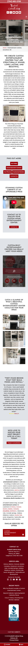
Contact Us (14, 176)
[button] (26, 18)
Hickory (13, 507)
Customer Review (18, 172)
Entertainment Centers (14, 168)
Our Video (14, 163)
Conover (18, 507)
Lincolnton (6, 511)
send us (16, 490)
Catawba (16, 509)
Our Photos (7, 172)
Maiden (10, 509)
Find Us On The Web (14, 577)
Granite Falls (18, 515)
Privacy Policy (14, 640)
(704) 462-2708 (14, 1)
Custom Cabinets (14, 632)
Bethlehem (13, 511)
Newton (5, 509)
